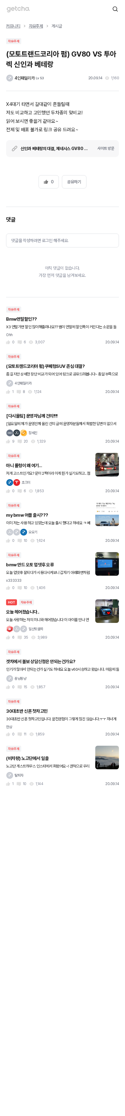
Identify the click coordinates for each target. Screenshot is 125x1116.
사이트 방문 (105, 148)
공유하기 (74, 181)
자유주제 (36, 26)
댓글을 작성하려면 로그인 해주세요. (40, 240)
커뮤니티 (13, 26)
